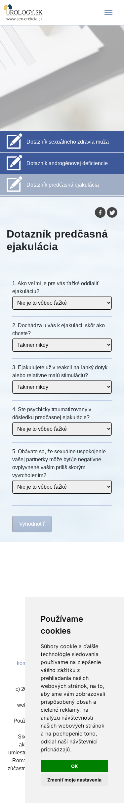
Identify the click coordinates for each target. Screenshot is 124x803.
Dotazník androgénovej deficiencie (67, 163)
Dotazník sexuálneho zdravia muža (67, 142)
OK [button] (74, 766)
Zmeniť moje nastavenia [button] (74, 779)
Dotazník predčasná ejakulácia (62, 185)
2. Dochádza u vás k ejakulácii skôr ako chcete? (58, 329)
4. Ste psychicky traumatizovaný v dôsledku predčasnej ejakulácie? (51, 413)
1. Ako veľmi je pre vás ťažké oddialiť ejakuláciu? (55, 287)
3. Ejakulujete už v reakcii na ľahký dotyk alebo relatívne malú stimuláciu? (59, 371)
